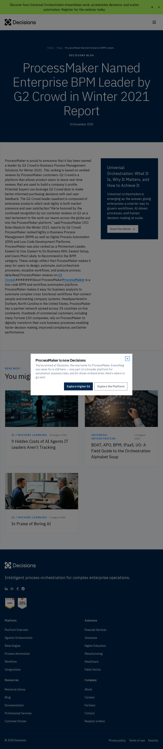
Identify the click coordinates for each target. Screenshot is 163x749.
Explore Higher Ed (78, 386)
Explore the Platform (110, 386)
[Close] (127, 358)
